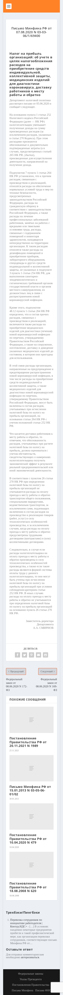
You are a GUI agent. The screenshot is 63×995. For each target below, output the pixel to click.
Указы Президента (31, 979)
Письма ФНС (43, 990)
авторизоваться (30, 957)
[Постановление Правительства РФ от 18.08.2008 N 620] (31, 865)
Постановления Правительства (30, 984)
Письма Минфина (22, 990)
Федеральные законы (30, 973)
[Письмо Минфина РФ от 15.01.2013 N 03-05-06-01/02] (31, 768)
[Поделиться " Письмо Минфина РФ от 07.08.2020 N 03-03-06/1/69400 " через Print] (45, 654)
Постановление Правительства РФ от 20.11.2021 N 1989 (28, 742)
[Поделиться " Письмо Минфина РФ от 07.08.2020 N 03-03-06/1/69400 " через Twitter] (24, 654)
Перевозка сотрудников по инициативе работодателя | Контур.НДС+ (26, 923)
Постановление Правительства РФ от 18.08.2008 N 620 (28, 887)
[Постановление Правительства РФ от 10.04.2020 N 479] (31, 816)
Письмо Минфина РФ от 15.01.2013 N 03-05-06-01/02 (30, 790)
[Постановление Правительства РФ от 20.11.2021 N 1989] (31, 720)
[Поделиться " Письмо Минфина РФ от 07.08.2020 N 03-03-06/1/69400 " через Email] (38, 654)
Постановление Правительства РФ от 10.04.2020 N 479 (28, 838)
